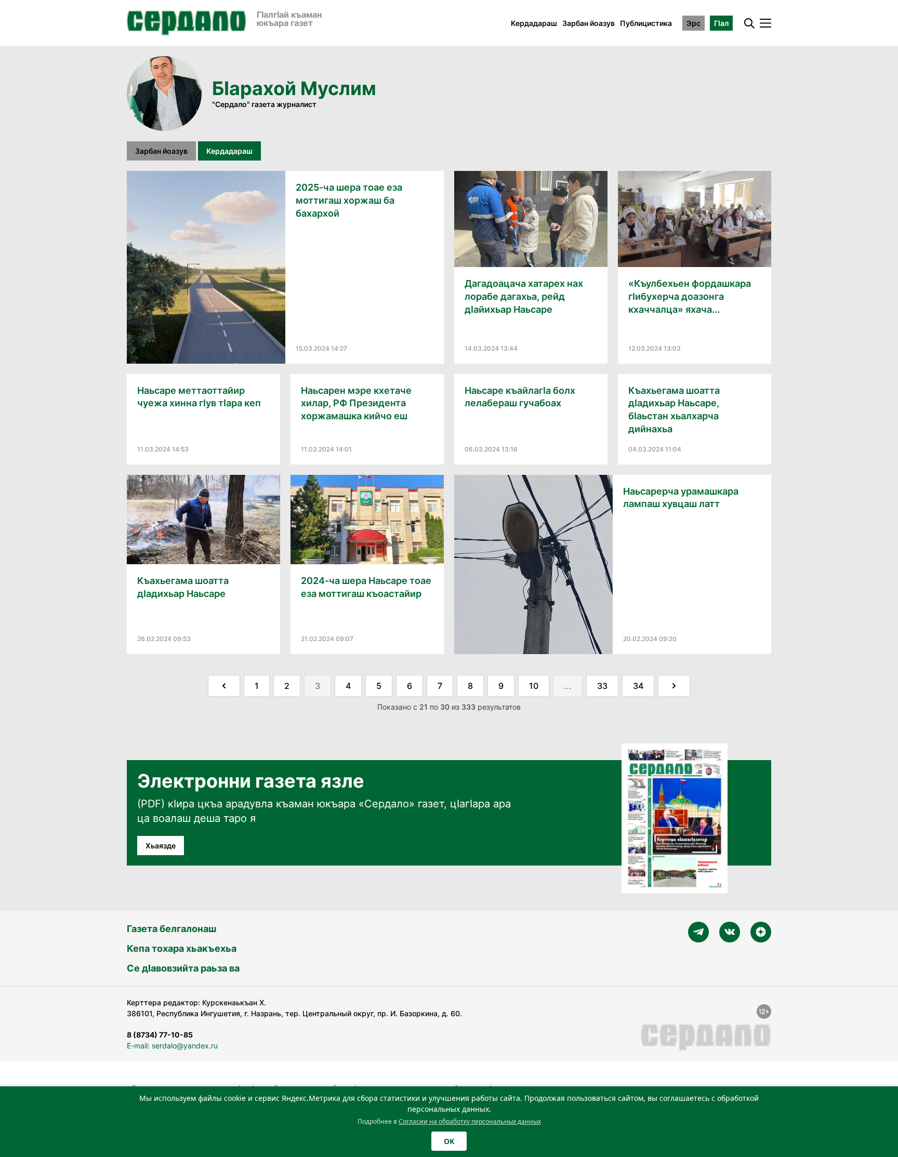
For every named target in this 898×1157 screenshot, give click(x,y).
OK (449, 1141)
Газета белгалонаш (171, 928)
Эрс (693, 23)
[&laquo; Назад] (224, 686)
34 (638, 686)
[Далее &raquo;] (674, 686)
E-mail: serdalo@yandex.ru (172, 1045)
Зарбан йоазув (588, 23)
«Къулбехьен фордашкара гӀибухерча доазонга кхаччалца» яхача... (689, 296)
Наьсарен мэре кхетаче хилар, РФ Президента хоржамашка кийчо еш (356, 403)
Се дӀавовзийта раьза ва (183, 968)
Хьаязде (161, 845)
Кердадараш (534, 23)
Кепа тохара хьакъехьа (181, 948)
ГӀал (721, 23)
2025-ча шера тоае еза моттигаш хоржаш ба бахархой (349, 200)
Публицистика (646, 23)
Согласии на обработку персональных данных (470, 1121)
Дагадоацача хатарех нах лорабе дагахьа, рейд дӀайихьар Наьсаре (524, 296)
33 (602, 686)
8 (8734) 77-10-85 (160, 1034)
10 (533, 686)
